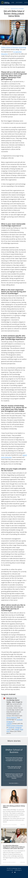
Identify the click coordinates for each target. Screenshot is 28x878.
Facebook (19, 719)
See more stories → (14, 783)
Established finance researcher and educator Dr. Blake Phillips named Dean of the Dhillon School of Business (14, 776)
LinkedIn (9, 723)
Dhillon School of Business (17, 8)
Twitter (8, 729)
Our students (19, 2)
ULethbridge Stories (16, 868)
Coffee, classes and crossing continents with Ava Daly (14, 767)
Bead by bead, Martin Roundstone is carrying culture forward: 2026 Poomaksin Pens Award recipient (14, 759)
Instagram (9, 721)
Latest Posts (10, 870)
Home (12, 2)
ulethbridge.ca (18, 870)
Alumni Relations (11, 717)
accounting (22, 47)
